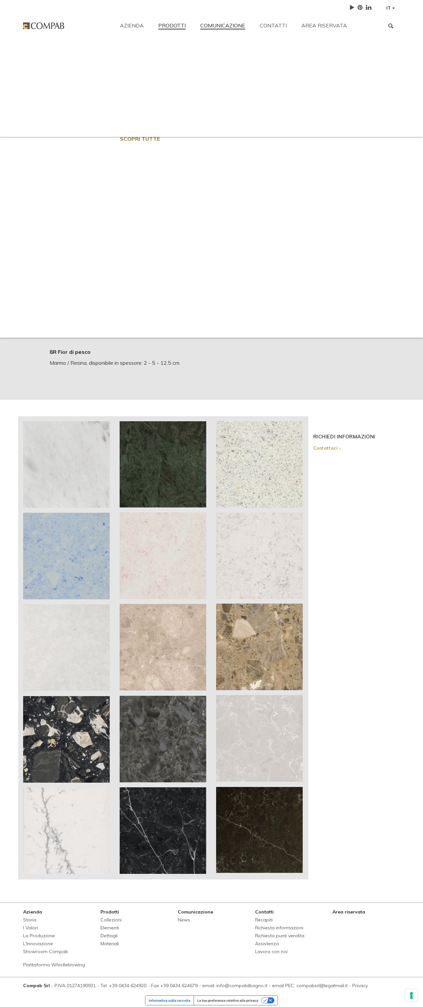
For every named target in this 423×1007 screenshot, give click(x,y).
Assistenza (288, 99)
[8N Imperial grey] (163, 739)
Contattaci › (327, 448)
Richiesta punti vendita (232, 99)
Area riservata (324, 25)
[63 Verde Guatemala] (163, 464)
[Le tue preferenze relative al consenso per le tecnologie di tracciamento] (411, 995)
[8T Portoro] (66, 739)
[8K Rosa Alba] (163, 555)
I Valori (30, 928)
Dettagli (109, 936)
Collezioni (111, 920)
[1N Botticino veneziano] (163, 647)
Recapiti (32, 53)
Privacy (360, 985)
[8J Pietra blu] (66, 556)
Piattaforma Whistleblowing (54, 965)
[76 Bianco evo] (66, 647)
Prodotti (172, 25)
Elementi (109, 928)
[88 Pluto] (163, 830)
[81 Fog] (259, 556)
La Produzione (39, 936)
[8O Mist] (259, 738)
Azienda (132, 25)
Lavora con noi (335, 99)
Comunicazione (222, 25)
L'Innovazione (38, 944)
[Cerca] (390, 25)
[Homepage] (66, 25)
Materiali (109, 944)
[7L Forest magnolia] (259, 830)
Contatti (273, 25)
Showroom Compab (45, 951)
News (184, 920)
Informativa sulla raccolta (169, 1000)
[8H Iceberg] (259, 464)
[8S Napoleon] (259, 647)
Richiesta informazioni (164, 99)
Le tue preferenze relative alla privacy (227, 1000)
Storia (29, 920)
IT (389, 8)
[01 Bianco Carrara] (66, 464)
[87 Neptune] (66, 831)
